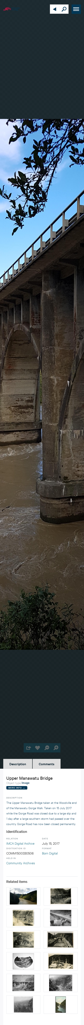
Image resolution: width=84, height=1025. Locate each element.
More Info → (16, 787)
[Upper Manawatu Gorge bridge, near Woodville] (61, 918)
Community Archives (20, 863)
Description (17, 764)
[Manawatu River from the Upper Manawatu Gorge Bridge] (23, 896)
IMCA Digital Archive (20, 843)
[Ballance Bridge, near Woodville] (23, 1004)
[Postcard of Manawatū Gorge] (61, 1004)
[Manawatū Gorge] (61, 983)
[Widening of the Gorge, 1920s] (61, 896)
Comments (46, 764)
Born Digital (50, 853)
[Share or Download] (28, 747)
